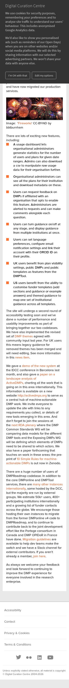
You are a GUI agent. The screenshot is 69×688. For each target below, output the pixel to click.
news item (22, 357)
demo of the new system (39, 366)
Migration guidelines (37, 539)
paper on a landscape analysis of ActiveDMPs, (30, 379)
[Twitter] (19, 657)
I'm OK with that (17, 75)
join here (39, 556)
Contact (9, 621)
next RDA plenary (24, 425)
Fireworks (24, 123)
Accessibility (12, 610)
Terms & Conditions (17, 644)
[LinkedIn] (39, 657)
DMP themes (24, 336)
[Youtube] (50, 657)
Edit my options (44, 75)
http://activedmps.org (32, 395)
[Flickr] (29, 657)
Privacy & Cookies (17, 633)
